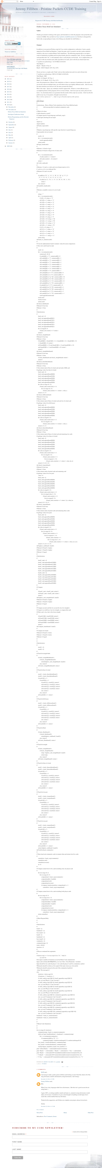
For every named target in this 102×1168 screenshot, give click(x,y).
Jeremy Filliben (45, 1081)
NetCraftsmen (11, 67)
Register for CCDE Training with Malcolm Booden (49, 20)
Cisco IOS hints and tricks (14, 59)
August (10, 127)
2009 (8, 146)
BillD (42, 1072)
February (11, 140)
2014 (8, 94)
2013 (8, 97)
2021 (8, 79)
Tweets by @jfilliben (10, 52)
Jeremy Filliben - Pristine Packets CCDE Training (51, 8)
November (11, 109)
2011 (8, 102)
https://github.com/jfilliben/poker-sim (66, 37)
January (10, 143)
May (9, 135)
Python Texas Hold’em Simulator (17, 112)
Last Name (16, 1149)
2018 (8, 84)
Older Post (90, 1112)
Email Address (19, 1134)
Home (65, 1112)
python (44, 1063)
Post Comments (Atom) (50, 1116)
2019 (8, 81)
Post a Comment (40, 1109)
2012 (8, 99)
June (9, 132)
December (11, 107)
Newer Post (40, 1112)
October (10, 122)
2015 (8, 92)
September (11, 125)
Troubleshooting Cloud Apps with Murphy (17, 68)
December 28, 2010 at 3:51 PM (47, 1079)
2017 (8, 86)
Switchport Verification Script (16, 114)
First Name (17, 1142)
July (9, 130)
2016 (8, 89)
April (10, 138)
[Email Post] (62, 1062)
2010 (8, 105)
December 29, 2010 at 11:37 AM (48, 1106)
